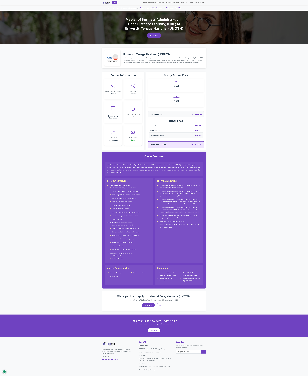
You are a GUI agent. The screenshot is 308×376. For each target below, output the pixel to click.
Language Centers (178, 3)
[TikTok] (118, 360)
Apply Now (154, 35)
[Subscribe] (203, 352)
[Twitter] (109, 360)
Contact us (198, 3)
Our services (152, 3)
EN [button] (203, 3)
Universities (168, 3)
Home (145, 3)
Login (114, 3)
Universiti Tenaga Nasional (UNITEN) (127, 8)
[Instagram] (106, 360)
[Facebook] (103, 360)
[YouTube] (112, 360)
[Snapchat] (122, 360)
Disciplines (160, 3)
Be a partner (189, 3)
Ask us (161, 305)
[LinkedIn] (115, 360)
